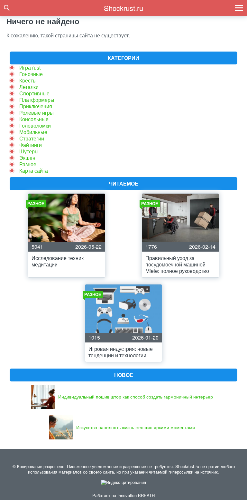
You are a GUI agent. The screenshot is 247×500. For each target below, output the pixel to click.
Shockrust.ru (123, 8)
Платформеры (36, 99)
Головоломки (35, 125)
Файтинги (30, 145)
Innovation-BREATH (136, 495)
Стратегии (31, 138)
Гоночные (31, 74)
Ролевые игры (36, 112)
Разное (27, 164)
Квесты (28, 80)
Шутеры (29, 151)
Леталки (29, 87)
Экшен (27, 157)
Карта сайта (33, 170)
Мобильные (33, 132)
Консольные (34, 119)
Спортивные (34, 93)
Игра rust (30, 67)
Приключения (35, 106)
